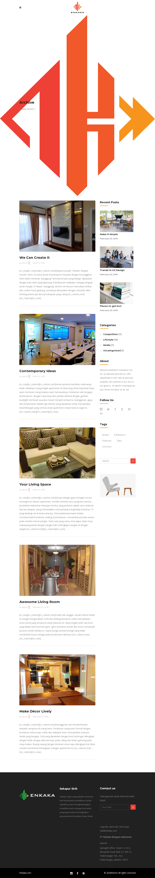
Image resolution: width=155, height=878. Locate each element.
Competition (110, 334)
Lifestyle (108, 339)
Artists (105, 434)
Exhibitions (119, 434)
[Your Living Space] (57, 453)
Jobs (119, 440)
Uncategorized (112, 350)
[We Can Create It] (57, 226)
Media (106, 345)
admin (25, 263)
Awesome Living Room (39, 602)
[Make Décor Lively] (57, 679)
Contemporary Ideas (37, 371)
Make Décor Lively (35, 711)
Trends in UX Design (112, 270)
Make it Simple (109, 234)
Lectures (106, 446)
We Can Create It (34, 258)
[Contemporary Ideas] (57, 339)
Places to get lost (110, 306)
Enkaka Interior (26, 109)
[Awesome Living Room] (57, 570)
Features (106, 440)
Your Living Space (35, 484)
